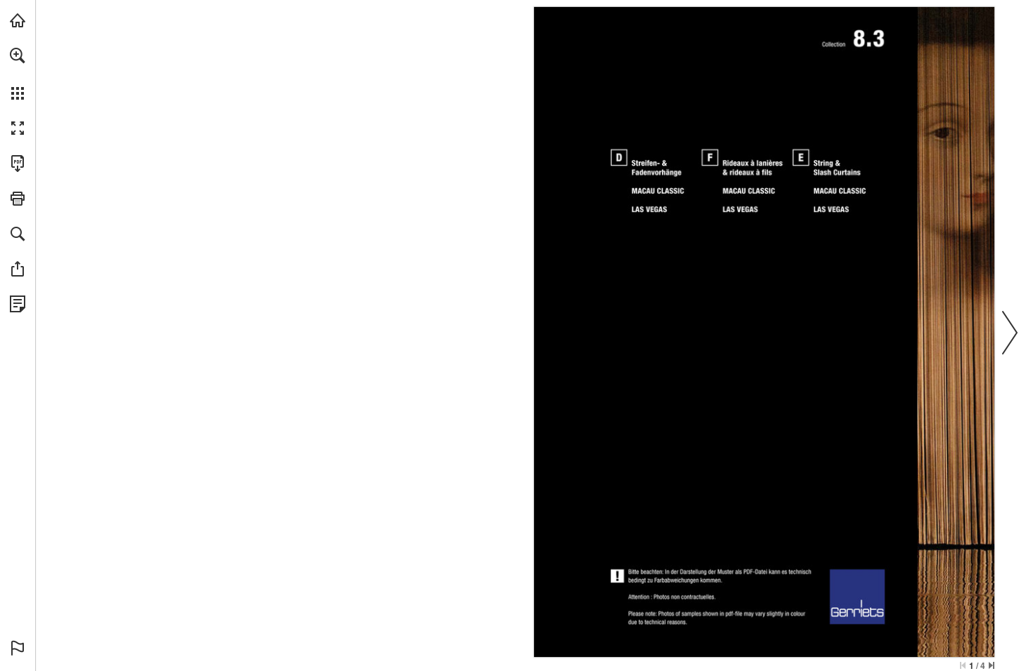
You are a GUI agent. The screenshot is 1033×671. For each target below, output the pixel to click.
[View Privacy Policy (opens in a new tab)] (17, 303)
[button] (17, 55)
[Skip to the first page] (963, 665)
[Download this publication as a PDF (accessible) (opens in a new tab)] (17, 163)
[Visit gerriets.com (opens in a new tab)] (17, 20)
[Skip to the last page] (991, 665)
